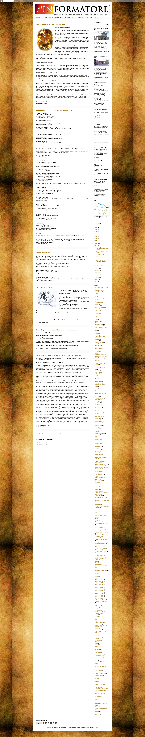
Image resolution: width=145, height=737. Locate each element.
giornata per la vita (99, 471)
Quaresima (97, 634)
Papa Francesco (98, 613)
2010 (96, 243)
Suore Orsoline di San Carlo (100, 690)
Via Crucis (97, 706)
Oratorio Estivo (98, 578)
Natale (96, 561)
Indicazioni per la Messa (100, 488)
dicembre (98, 247)
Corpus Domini (98, 372)
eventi (96, 427)
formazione (97, 451)
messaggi (97, 537)
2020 (96, 226)
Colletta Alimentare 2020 (100, 354)
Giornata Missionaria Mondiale (101, 464)
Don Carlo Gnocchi (99, 399)
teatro (96, 691)
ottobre (97, 267)
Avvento (96, 308)
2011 (96, 242)
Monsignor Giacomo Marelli (100, 551)
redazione (97, 635)
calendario (97, 321)
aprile (97, 272)
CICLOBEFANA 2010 (44, 288)
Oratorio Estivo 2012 (99, 584)
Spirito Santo (97, 679)
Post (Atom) (42, 436)
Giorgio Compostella (99, 454)
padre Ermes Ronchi (99, 598)
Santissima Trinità (98, 657)
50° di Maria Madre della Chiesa (101, 287)
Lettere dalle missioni (99, 514)
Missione (97, 546)
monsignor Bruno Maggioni (100, 548)
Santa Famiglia (98, 652)
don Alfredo (97, 396)
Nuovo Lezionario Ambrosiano (101, 568)
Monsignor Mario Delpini (100, 557)
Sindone (96, 672)
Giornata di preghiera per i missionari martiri (100, 462)
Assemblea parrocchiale (100, 307)
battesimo (97, 315)
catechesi (97, 340)
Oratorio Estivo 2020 (99, 596)
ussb (96, 705)
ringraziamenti (98, 640)
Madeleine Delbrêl (99, 521)
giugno (97, 268)
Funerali (96, 452)
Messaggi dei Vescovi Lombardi (101, 539)
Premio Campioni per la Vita (100, 622)
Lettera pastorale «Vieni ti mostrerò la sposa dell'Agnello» (101, 509)
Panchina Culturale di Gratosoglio (102, 601)
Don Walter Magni (98, 416)
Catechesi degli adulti (99, 342)
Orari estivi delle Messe (100, 575)
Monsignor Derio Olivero (100, 549)
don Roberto (97, 413)
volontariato (97, 714)
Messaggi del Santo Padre (100, 542)
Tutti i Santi (97, 699)
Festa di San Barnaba (99, 443)
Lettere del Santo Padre (100, 515)
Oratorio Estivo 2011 (99, 582)
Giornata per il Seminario (100, 470)
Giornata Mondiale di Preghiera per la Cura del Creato (101, 468)
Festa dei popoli (98, 437)
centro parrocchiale (99, 348)
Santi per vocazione (99, 655)
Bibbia (96, 319)
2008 (96, 279)
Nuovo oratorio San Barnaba (101, 570)
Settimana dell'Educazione (100, 666)
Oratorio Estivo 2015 (99, 589)
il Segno (96, 486)
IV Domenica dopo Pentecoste (101, 492)
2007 (96, 281)
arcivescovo (97, 305)
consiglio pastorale (99, 367)
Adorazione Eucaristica (99, 290)
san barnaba (97, 649)
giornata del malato (99, 455)
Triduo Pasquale (98, 696)
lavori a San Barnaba (99, 503)
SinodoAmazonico (98, 676)
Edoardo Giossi (98, 418)
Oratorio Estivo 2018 (99, 593)
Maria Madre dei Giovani (100, 527)
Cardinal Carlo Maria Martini (101, 327)
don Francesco (98, 401)
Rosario (96, 643)
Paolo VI (96, 607)
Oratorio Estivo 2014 (99, 587)
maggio (98, 270)
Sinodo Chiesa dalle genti (100, 673)
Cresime (96, 375)
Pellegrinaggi (97, 616)
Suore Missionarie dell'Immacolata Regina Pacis (101, 688)
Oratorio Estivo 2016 (99, 590)
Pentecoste (97, 617)
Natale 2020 (97, 562)
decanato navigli (98, 383)
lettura (96, 517)
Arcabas (96, 304)
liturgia (96, 518)
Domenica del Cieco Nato (100, 392)
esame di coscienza (99, 421)
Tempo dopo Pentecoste (100, 693)
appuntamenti (98, 301)
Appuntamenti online (99, 302)
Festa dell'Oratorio (98, 439)
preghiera (97, 621)
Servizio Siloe (98, 664)
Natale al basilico (98, 564)
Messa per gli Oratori (99, 536)
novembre (98, 265)
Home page (62, 433)
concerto (96, 362)
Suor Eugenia (98, 683)
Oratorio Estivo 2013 (99, 585)
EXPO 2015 (97, 428)
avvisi (96, 311)
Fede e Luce (97, 434)
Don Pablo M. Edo (98, 412)
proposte (97, 628)
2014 (96, 236)
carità (96, 330)
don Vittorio (97, 415)
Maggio (96, 526)
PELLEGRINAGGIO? (44, 252)
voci (96, 713)
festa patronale (98, 446)
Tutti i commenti (41, 444)
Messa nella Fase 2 (99, 534)
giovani (96, 473)
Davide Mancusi (98, 381)
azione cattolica (98, 313)
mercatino (97, 530)
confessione (97, 366)
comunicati (97, 360)
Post (39, 442)
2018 (96, 229)
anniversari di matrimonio (100, 294)
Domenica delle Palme (99, 393)
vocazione (97, 711)
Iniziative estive (98, 491)
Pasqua (96, 614)
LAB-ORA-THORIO (99, 495)
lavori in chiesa (98, 504)
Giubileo (96, 476)
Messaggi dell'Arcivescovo (100, 543)
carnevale (97, 335)
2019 (96, 227)
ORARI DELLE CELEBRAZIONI (54, 17)
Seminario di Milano (99, 661)
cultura (96, 380)
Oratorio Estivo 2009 (99, 579)
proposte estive (98, 629)
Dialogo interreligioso (99, 384)
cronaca (96, 378)
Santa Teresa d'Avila (99, 654)
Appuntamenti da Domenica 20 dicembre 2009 (54, 110)
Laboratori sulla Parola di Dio (101, 497)
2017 (96, 231)
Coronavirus (97, 370)
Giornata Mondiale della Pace (101, 465)
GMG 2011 (97, 479)
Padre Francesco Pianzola (100, 599)
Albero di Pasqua (98, 291)
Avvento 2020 (98, 310)
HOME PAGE (38, 17)
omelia (96, 573)
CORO (96, 17)
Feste (96, 448)
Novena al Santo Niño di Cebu (101, 565)
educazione (97, 419)
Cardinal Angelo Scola (99, 325)
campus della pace (99, 324)
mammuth (87, 727)
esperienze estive (98, 425)
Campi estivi (97, 322)
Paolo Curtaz (97, 605)
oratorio (96, 576)
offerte (96, 572)
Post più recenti (39, 433)
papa (96, 608)
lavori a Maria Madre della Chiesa (102, 500)
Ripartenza (97, 641)
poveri (96, 619)
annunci (96, 299)
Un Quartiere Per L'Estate (100, 703)
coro (96, 369)
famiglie (96, 430)
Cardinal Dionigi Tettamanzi (100, 328)
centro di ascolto (98, 347)
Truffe (96, 698)
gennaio (98, 277)
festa (96, 436)
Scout (96, 660)
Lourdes (96, 520)
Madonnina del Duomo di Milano (101, 523)
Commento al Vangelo (99, 358)
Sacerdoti (97, 644)
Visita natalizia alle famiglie (100, 708)
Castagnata (97, 339)
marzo (97, 274)
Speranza (97, 678)
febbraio (98, 275)
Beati (96, 316)
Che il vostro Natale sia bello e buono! (51, 25)
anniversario (97, 296)
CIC (96, 350)
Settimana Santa (98, 670)
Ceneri (96, 343)
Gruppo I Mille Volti (99, 480)
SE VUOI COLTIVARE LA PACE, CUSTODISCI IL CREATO (58, 355)
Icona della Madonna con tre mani (102, 483)
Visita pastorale (98, 709)
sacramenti (97, 646)
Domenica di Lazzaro (99, 395)
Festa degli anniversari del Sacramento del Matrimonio (57, 330)
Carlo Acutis (97, 333)
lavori (96, 498)
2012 (96, 240)
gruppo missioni (98, 482)
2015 (96, 234)
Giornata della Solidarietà (100, 460)
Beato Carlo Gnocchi (99, 318)
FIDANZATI (89, 17)
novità (96, 567)
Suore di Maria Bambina (100, 686)
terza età (96, 694)
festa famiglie (97, 445)
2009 (96, 245)
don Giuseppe (98, 405)
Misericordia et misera (99, 545)
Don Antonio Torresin (99, 398)
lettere (96, 512)
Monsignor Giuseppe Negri (100, 555)
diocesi (96, 386)
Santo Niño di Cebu (99, 658)
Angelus (96, 293)
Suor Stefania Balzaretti (100, 684)
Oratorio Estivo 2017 (99, 592)
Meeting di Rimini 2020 (99, 529)
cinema (96, 353)
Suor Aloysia (97, 681)
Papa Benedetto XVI (99, 611)
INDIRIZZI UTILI (69, 17)
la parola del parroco (99, 494)
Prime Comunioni (98, 624)
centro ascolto (98, 345)
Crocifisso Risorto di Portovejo (101, 377)
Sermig (96, 663)
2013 (96, 238)
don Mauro (97, 410)
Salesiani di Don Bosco (100, 647)
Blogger (96, 727)
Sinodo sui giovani (99, 675)
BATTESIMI (80, 17)
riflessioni (97, 638)
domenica (97, 390)
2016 (96, 233)
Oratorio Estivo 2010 (99, 581)
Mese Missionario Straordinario (101, 532)
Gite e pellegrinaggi (99, 474)
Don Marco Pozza (98, 408)
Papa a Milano (98, 610)
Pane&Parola (97, 604)
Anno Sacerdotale (98, 298)
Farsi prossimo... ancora (100, 433)
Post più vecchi (86, 433)
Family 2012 (97, 431)
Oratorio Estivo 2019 (99, 595)
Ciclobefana (97, 351)
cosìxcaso (97, 373)
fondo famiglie (98, 449)
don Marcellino (98, 407)
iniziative (97, 489)
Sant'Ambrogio (98, 651)
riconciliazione (98, 637)
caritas (96, 332)
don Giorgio (97, 402)
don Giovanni (97, 404)
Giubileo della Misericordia (100, 477)
